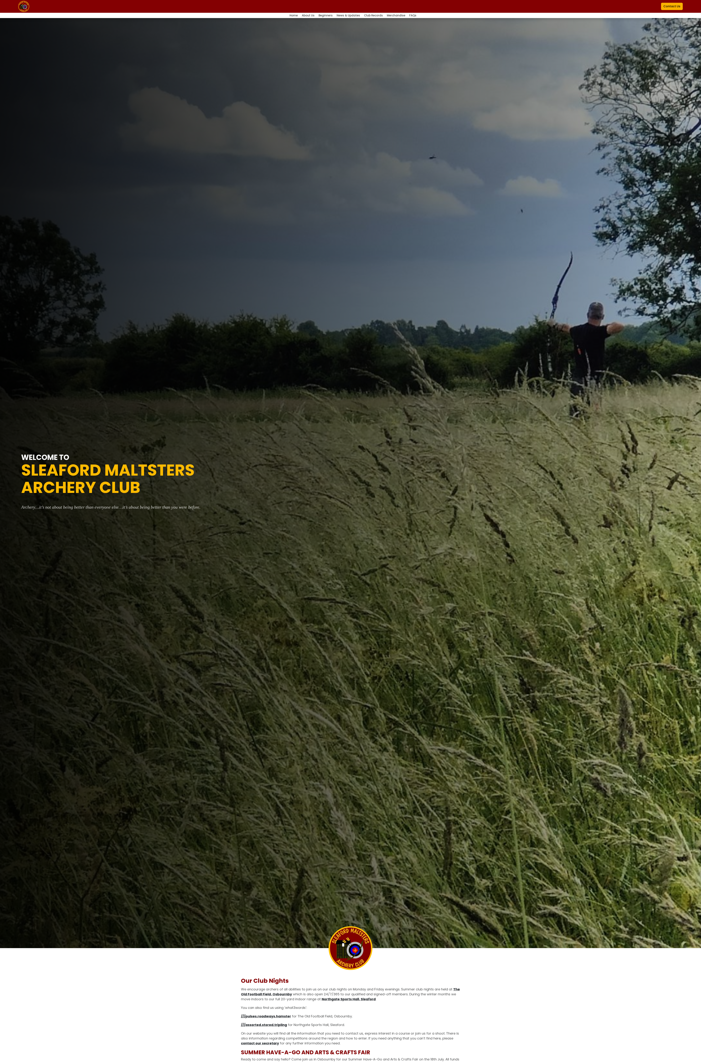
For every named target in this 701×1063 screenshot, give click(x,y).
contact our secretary (260, 1043)
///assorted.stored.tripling (264, 1025)
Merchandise (396, 15)
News (348, 15)
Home (294, 15)
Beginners (326, 15)
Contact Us (671, 6)
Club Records (374, 15)
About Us (308, 15)
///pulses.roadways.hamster (266, 1016)
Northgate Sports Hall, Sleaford (349, 999)
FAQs (412, 15)
